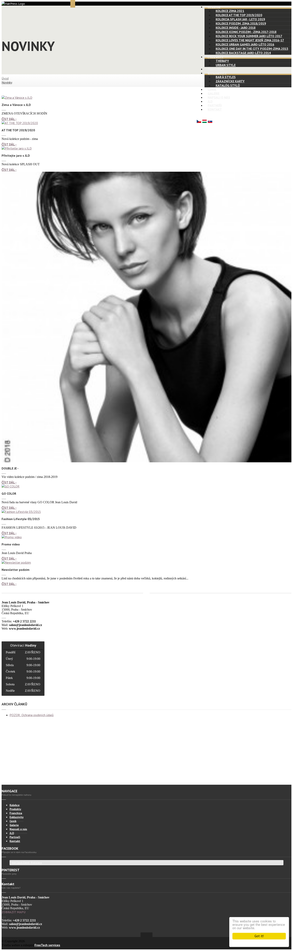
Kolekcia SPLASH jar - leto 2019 (240, 19)
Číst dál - (9, 119)
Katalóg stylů (228, 85)
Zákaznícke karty (230, 81)
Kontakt (215, 109)
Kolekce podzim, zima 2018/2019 (241, 23)
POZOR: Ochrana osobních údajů (32, 715)
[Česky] (199, 122)
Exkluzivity (217, 73)
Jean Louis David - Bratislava (27, 862)
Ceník (212, 89)
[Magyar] (204, 122)
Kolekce (214, 7)
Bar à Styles (226, 77)
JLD (210, 101)
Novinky (7, 82)
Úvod (5, 78)
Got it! (259, 936)
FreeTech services (47, 945)
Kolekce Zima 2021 (230, 11)
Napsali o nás (219, 97)
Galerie (213, 93)
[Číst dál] (17, 98)
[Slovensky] (210, 122)
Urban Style (226, 65)
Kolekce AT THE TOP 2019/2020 (239, 15)
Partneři (215, 105)
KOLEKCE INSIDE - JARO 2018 (236, 28)
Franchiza (216, 69)
